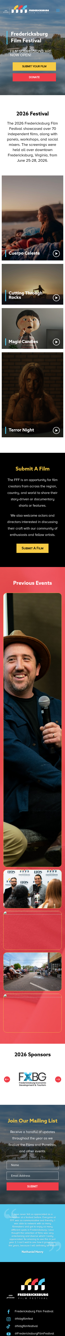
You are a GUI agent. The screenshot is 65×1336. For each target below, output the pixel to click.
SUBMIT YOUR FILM (34, 66)
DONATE (34, 77)
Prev (7, 1079)
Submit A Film (32, 548)
